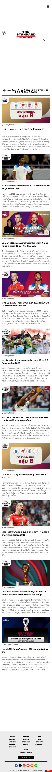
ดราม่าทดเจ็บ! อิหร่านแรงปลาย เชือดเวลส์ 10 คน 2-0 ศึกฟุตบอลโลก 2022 (25, 361)
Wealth (26, 736)
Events (39, 742)
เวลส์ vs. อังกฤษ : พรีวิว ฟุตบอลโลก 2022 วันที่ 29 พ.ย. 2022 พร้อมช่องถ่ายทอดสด (26, 304)
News (12, 736)
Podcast (13, 739)
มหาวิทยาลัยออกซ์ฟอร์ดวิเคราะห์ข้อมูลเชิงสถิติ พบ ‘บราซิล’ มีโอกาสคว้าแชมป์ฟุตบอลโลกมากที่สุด (24, 593)
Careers (26, 742)
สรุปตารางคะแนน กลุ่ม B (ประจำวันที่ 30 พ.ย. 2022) (24, 129)
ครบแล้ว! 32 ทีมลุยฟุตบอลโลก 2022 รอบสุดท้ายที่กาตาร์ (25, 650)
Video (26, 739)
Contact (39, 744)
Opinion (13, 742)
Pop (39, 736)
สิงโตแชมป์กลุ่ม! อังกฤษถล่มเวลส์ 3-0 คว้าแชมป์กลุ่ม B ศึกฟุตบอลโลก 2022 (26, 187)
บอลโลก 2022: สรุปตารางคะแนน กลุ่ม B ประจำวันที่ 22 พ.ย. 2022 (25, 476)
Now (39, 739)
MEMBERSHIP (26, 757)
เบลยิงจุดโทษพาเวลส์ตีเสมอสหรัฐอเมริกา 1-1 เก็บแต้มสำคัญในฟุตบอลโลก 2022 (25, 533)
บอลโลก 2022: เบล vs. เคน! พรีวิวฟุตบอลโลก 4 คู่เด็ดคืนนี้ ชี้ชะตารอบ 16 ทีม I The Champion (25, 244)
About (26, 744)
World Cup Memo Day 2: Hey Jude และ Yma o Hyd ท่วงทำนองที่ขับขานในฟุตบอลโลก (25, 419)
